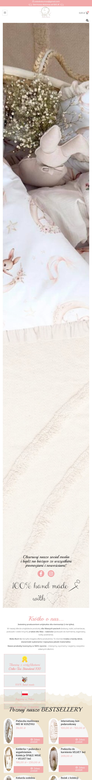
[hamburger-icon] (4, 12)
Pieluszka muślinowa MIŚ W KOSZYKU (27, 722)
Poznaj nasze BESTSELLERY (46, 709)
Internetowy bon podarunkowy (70, 722)
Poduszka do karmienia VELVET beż (73, 750)
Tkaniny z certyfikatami (25, 667)
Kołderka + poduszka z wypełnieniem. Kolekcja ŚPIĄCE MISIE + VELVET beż (28, 753)
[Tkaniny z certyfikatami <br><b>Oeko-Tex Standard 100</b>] (24, 659)
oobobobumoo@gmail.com (47, 1)
